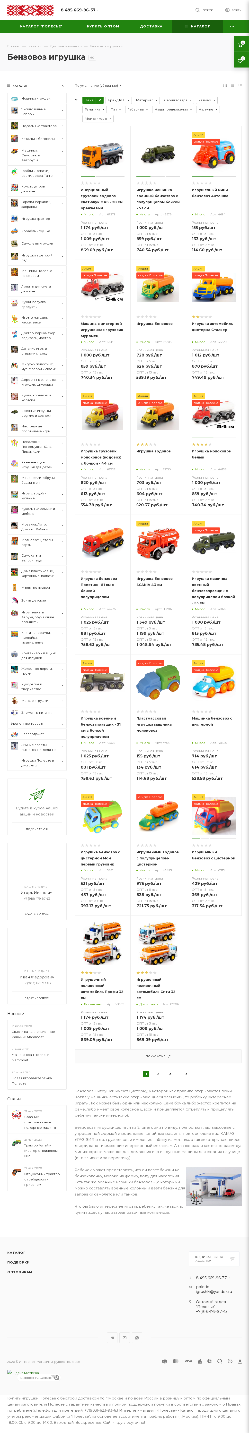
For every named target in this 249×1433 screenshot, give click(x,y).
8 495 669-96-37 (78, 10)
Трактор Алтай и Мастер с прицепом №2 (41, 1150)
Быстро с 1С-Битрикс (36, 1377)
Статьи (14, 1099)
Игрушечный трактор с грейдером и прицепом (42, 1179)
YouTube (124, 1337)
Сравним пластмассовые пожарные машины (40, 1122)
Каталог (16, 1253)
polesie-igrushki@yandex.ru (214, 1289)
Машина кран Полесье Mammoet (30, 1057)
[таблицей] (240, 86)
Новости (16, 1013)
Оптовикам (19, 1272)
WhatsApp (137, 1337)
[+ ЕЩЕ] (232, 26)
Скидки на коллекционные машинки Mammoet (33, 1034)
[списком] (232, 86)
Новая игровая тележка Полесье (32, 1080)
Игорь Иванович (37, 892)
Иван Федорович (37, 977)
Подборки (18, 1262)
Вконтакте (112, 1337)
